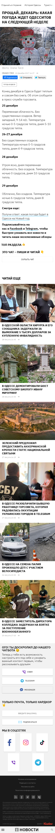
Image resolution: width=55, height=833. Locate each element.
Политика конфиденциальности (27, 790)
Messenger (29, 690)
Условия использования (27, 779)
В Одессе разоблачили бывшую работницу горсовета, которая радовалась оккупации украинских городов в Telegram (26, 509)
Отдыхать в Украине (11, 5)
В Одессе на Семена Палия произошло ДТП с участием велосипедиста (22, 567)
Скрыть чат (27, 259)
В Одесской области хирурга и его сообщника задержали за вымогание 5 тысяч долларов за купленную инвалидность (27, 330)
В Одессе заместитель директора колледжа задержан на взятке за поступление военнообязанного (27, 626)
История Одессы (33, 5)
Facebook (16, 228)
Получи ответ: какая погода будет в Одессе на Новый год (25, 216)
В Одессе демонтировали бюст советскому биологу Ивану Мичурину (25, 389)
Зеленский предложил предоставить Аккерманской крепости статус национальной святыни (26, 448)
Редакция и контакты (27, 783)
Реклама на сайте (27, 787)
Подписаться (30, 722)
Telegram (31, 228)
